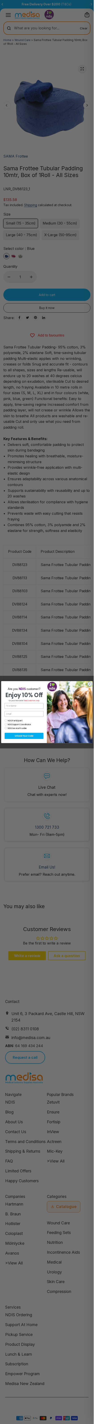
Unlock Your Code (24, 735)
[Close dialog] (90, 684)
